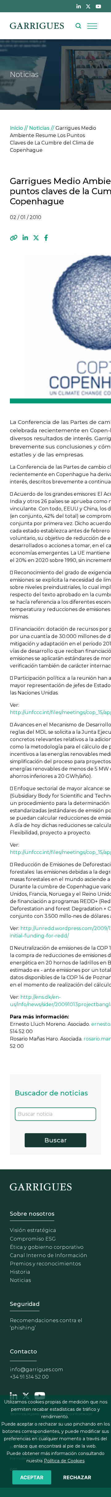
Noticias (39, 128)
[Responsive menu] (92, 26)
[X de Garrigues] (88, 6)
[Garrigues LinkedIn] (13, 1395)
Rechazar (77, 1477)
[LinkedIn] (25, 238)
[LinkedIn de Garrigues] (78, 6)
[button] (14, 238)
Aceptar (31, 1477)
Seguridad (24, 1304)
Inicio (16, 128)
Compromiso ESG (33, 1239)
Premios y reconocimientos (45, 1264)
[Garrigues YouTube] (40, 1395)
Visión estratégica (33, 1230)
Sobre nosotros (32, 1213)
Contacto (23, 1351)
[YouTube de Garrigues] (98, 6)
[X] (36, 238)
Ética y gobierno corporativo (47, 1247)
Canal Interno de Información (48, 1255)
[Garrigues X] (26, 1395)
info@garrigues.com (36, 1369)
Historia (20, 1272)
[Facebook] (46, 238)
